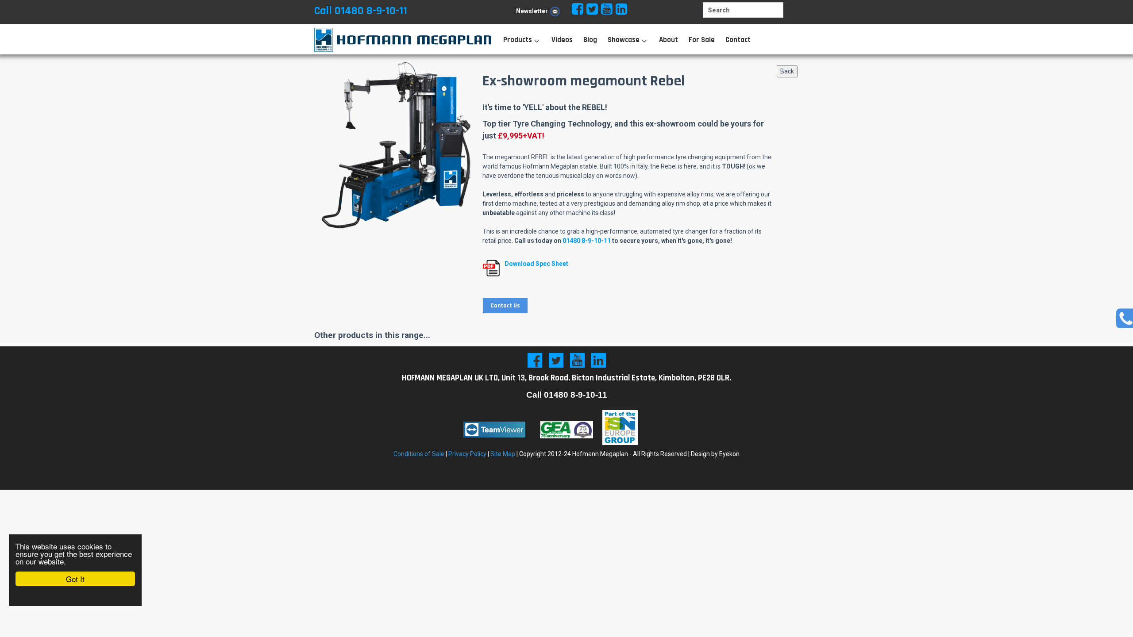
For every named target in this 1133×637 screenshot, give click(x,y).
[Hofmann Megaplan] (394, 40)
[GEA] (566, 429)
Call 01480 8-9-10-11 (360, 11)
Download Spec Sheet (536, 263)
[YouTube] (577, 360)
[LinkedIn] (598, 360)
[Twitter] (556, 360)
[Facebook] (535, 360)
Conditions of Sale (418, 453)
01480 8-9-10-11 (587, 240)
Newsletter (532, 11)
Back (787, 71)
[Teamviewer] (494, 429)
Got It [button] (75, 578)
